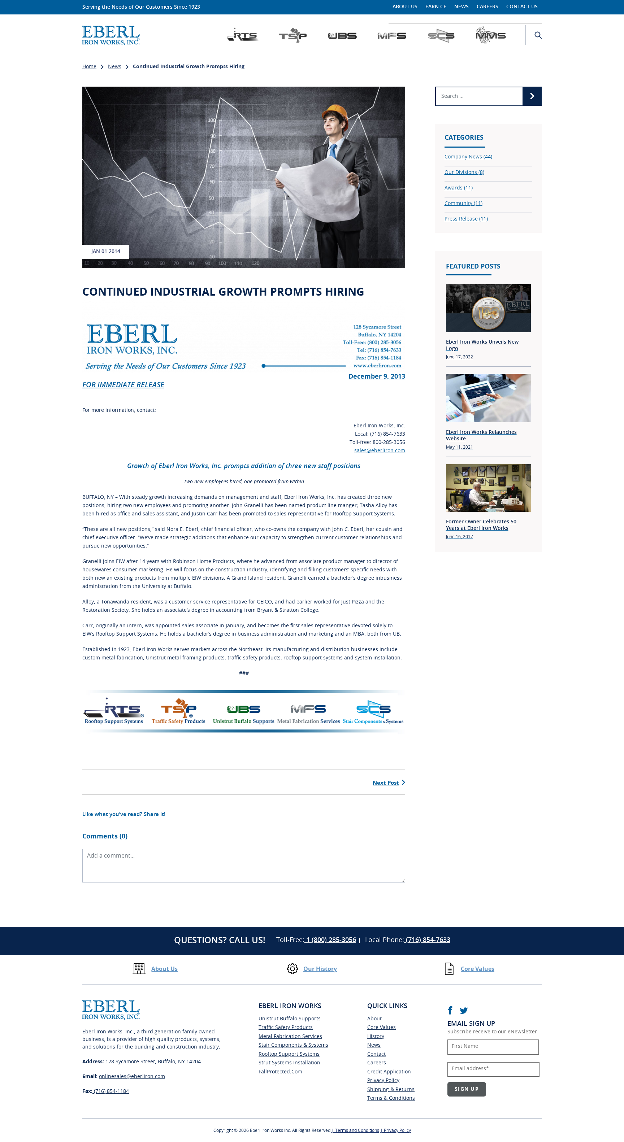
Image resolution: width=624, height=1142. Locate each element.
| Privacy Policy (395, 1130)
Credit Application (389, 1072)
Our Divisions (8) (464, 172)
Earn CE (435, 6)
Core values (381, 1027)
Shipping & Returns (391, 1089)
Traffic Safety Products (286, 1027)
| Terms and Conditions (355, 1130)
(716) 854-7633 (427, 940)
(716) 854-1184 (110, 1091)
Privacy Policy (383, 1080)
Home (89, 66)
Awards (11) (459, 188)
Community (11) (463, 203)
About (374, 1018)
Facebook (450, 1010)
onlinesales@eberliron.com (132, 1076)
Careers (487, 6)
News (461, 6)
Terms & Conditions (391, 1098)
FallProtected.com (280, 1072)
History (375, 1036)
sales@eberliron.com (379, 450)
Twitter (463, 1010)
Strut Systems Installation (289, 1062)
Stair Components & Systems (293, 1045)
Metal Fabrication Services (290, 1036)
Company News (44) (468, 157)
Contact (376, 1054)
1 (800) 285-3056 (330, 940)
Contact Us (522, 6)
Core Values (477, 969)
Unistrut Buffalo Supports (290, 1018)
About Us (405, 6)
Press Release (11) (466, 219)
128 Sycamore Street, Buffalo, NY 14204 (153, 1061)
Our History (320, 969)
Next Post (386, 783)
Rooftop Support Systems (289, 1054)
